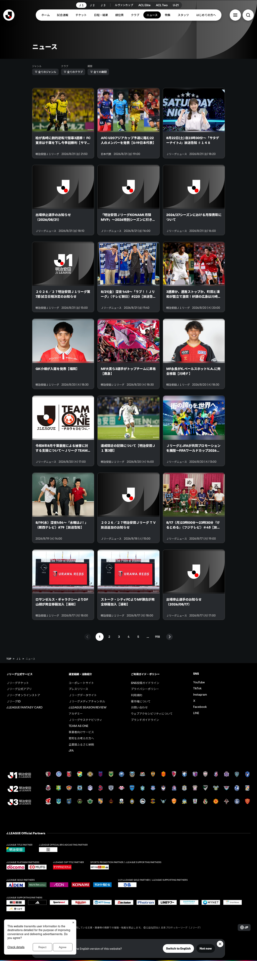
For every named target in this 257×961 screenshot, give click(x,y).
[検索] (248, 15)
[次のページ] (169, 637)
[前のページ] (87, 637)
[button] (235, 15)
